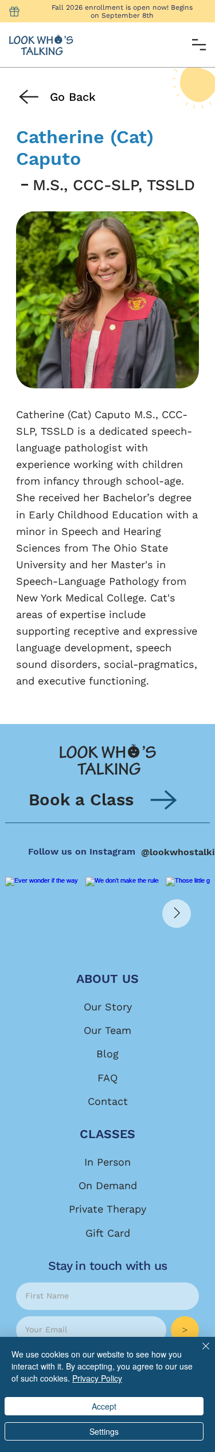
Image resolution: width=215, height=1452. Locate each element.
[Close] (199, 1353)
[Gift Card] (14, 11)
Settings (104, 1431)
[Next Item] (176, 913)
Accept (104, 1406)
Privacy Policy (97, 1378)
